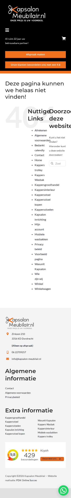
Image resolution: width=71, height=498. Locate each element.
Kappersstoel (42, 194)
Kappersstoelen (44, 209)
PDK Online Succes (26, 480)
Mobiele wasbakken (47, 432)
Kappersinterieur (45, 189)
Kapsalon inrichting (14, 429)
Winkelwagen (43, 288)
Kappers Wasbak (46, 424)
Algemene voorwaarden (18, 392)
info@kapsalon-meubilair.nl (26, 358)
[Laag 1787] (25, 6)
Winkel (39, 283)
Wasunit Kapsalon (46, 420)
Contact (39, 155)
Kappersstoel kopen (15, 433)
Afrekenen (41, 130)
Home (38, 160)
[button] (63, 490)
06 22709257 (19, 352)
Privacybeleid (12, 397)
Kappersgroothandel (47, 184)
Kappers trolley (45, 436)
